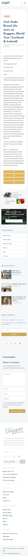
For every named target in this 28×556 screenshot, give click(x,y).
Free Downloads (8, 539)
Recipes (7, 16)
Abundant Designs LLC (15, 553)
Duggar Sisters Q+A (19, 284)
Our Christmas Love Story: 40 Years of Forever (19, 298)
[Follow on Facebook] (7, 343)
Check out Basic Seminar (14, 221)
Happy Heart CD (8, 471)
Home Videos (7, 239)
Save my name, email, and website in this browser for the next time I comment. (13, 405)
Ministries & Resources (10, 533)
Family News (7, 235)
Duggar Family (9, 45)
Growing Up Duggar (9, 477)
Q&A (4, 252)
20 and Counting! (8, 480)
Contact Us (6, 500)
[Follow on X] (11, 343)
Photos (5, 247)
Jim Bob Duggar (18, 302)
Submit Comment (17, 411)
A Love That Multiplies (10, 474)
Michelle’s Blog (7, 515)
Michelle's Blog (7, 243)
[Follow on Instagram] (15, 343)
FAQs (4, 498)
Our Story (6, 495)
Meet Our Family (8, 492)
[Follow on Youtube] (19, 343)
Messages (6, 536)
